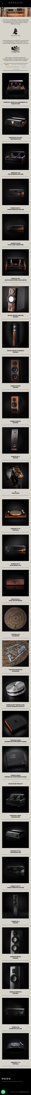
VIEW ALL (7, 64)
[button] (3, 1092)
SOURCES (23, 67)
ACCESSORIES (16, 69)
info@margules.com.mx (24, 1092)
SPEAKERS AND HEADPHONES (12, 67)
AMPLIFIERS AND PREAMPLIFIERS (19, 64)
